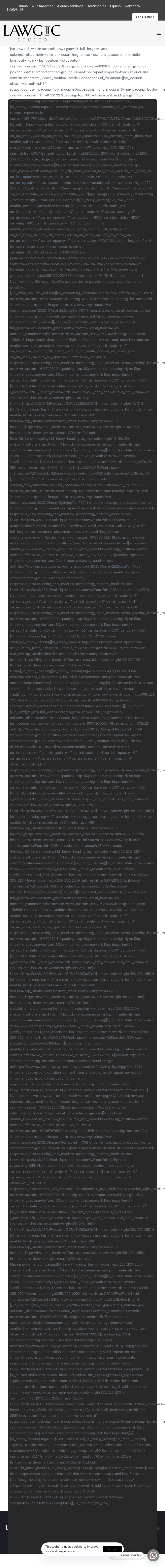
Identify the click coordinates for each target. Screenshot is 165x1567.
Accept (112, 1549)
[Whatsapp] (148, 1528)
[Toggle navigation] (135, 33)
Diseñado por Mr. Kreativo (82, 1530)
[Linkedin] (139, 1528)
